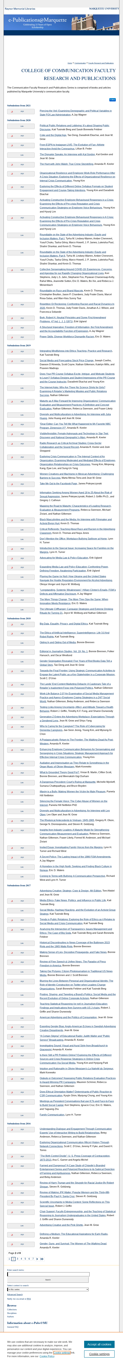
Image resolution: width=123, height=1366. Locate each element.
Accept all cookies (99, 1344)
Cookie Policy (47, 1356)
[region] (61, 1349)
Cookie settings (62, 1352)
